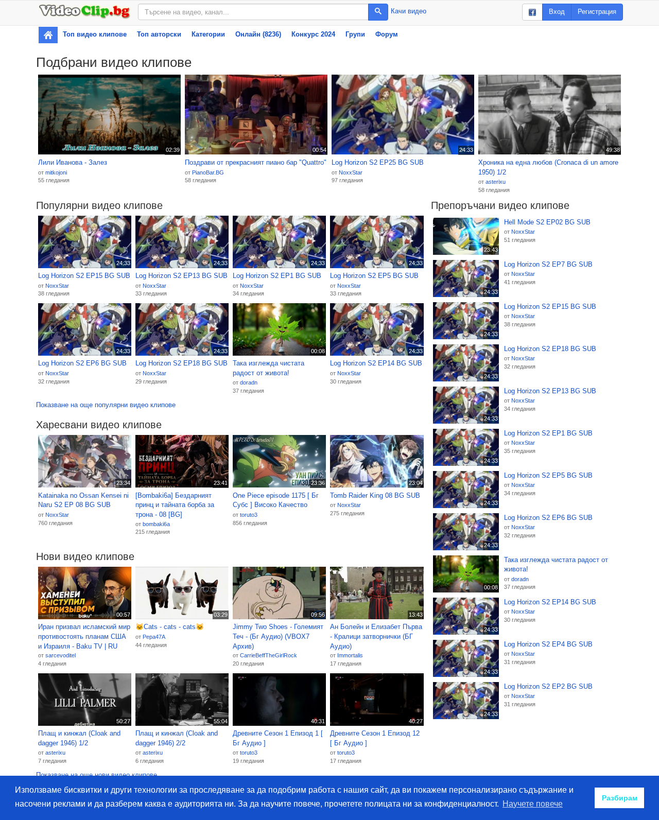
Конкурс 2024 (313, 34)
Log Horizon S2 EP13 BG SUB (181, 276)
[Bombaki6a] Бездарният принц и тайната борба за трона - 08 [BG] (174, 505)
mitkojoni (56, 172)
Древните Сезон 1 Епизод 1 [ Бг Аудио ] (278, 738)
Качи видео (408, 11)
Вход (557, 11)
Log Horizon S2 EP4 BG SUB (548, 644)
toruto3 (248, 515)
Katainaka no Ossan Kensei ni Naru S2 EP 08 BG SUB (83, 500)
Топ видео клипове (95, 34)
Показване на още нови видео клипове (96, 775)
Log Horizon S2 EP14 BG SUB (376, 363)
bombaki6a (156, 524)
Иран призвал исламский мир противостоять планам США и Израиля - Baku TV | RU (84, 636)
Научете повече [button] (532, 803)
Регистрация (597, 11)
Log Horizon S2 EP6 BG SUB (82, 363)
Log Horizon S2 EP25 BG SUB (378, 162)
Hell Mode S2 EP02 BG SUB (547, 222)
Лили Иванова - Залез (72, 162)
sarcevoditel (60, 655)
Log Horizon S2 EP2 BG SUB (548, 686)
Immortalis (350, 655)
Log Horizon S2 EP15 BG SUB (84, 276)
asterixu (495, 182)
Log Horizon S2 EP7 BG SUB (548, 264)
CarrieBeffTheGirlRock (268, 655)
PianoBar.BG (208, 172)
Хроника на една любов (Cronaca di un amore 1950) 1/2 (548, 167)
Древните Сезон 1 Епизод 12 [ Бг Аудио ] (375, 738)
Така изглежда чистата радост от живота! (268, 368)
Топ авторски (159, 34)
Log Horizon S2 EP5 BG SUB (374, 276)
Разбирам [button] (619, 798)
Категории (208, 34)
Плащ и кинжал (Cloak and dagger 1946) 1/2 (79, 738)
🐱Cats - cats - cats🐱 (169, 627)
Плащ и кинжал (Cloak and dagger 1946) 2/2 (176, 738)
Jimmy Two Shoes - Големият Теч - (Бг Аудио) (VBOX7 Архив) (278, 636)
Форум (386, 34)
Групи (355, 34)
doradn (248, 382)
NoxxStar (350, 172)
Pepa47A (154, 637)
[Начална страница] (48, 35)
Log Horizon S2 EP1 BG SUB (277, 276)
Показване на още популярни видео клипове (106, 405)
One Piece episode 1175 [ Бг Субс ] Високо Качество (276, 500)
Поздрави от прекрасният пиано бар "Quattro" (255, 162)
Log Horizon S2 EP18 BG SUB (181, 363)
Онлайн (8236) (258, 34)
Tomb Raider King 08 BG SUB (375, 495)
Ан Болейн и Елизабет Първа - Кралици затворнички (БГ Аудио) (376, 636)
